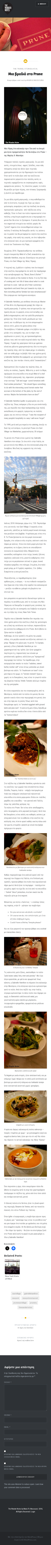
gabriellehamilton (31, 1294)
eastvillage (16, 1294)
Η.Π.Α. (35, 69)
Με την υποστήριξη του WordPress (22, 1537)
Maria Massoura (35, 80)
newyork (15, 1298)
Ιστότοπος (8, 1439)
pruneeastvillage (19, 1303)
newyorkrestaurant (30, 1298)
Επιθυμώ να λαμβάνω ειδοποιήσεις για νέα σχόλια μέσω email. (22, 1455)
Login (33, 1512)
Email (7, 1427)
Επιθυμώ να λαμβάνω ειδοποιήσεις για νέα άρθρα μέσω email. (25, 1467)
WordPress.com (30, 1540)
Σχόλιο (7, 1382)
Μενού (43, 4)
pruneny (33, 1303)
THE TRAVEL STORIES (22, 69)
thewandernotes (25, 1307)
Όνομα (7, 1415)
